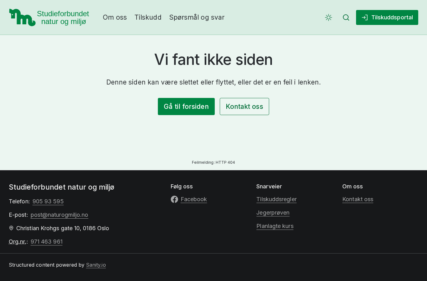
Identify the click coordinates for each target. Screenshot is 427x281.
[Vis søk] (346, 17)
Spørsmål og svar (196, 17)
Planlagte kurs (274, 226)
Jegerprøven (272, 212)
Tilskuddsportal (392, 17)
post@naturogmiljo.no (59, 214)
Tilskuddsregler (276, 199)
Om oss (115, 17)
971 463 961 (47, 241)
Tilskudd (148, 17)
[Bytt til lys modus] (328, 17)
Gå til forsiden (186, 106)
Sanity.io (96, 265)
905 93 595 (48, 201)
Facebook (194, 199)
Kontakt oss (244, 106)
